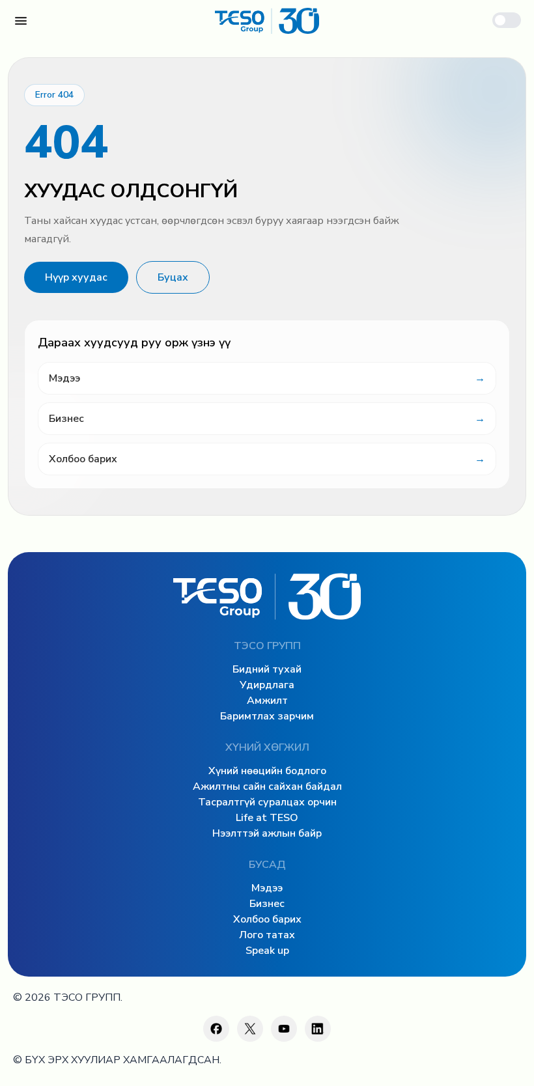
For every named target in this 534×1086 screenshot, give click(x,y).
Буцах (173, 277)
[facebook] (216, 1029)
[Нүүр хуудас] (267, 21)
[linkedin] (318, 1029)
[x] (250, 1029)
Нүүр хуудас (76, 277)
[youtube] (284, 1029)
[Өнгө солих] (506, 20)
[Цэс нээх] (21, 21)
